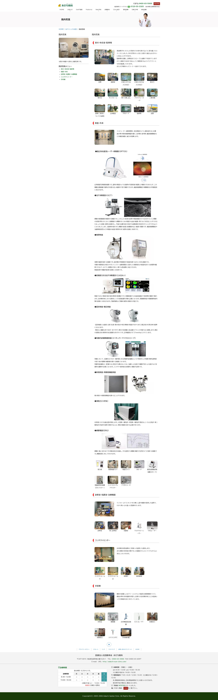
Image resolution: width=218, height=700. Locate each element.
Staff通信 (79, 9)
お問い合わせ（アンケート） (125, 649)
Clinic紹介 (116, 9)
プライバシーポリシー (84, 649)
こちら (125, 688)
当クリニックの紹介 (71, 29)
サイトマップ (111, 649)
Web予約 (156, 3)
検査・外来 (64, 71)
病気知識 (143, 9)
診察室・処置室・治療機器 (69, 74)
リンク (103, 649)
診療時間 (63, 667)
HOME (62, 9)
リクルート (95, 649)
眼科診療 (125, 9)
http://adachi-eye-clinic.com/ (115, 661)
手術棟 (63, 79)
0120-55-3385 (137, 6)
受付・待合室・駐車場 (67, 69)
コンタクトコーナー (67, 77)
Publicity (89, 9)
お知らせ (70, 9)
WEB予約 (122, 685)
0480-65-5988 (145, 3)
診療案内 (107, 9)
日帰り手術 (135, 9)
